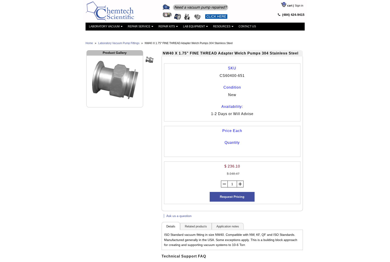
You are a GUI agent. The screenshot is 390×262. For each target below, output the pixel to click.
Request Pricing (232, 196)
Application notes (227, 226)
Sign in (299, 5)
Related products (196, 226)
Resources (221, 26)
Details (170, 226)
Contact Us (247, 26)
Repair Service (139, 26)
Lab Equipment (194, 26)
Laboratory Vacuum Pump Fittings (118, 43)
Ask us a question (179, 216)
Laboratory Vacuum (104, 26)
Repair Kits (166, 26)
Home (89, 43)
